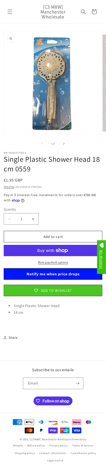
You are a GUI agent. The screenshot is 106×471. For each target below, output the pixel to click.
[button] (9, 11)
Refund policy (36, 445)
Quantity (10, 209)
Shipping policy (25, 453)
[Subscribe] (77, 383)
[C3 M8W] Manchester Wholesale (50, 439)
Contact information (52, 453)
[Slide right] (63, 143)
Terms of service (82, 445)
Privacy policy (59, 445)
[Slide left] (42, 143)
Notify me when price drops (53, 274)
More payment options (53, 262)
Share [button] (13, 337)
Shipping (9, 186)
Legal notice (55, 460)
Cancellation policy (83, 453)
